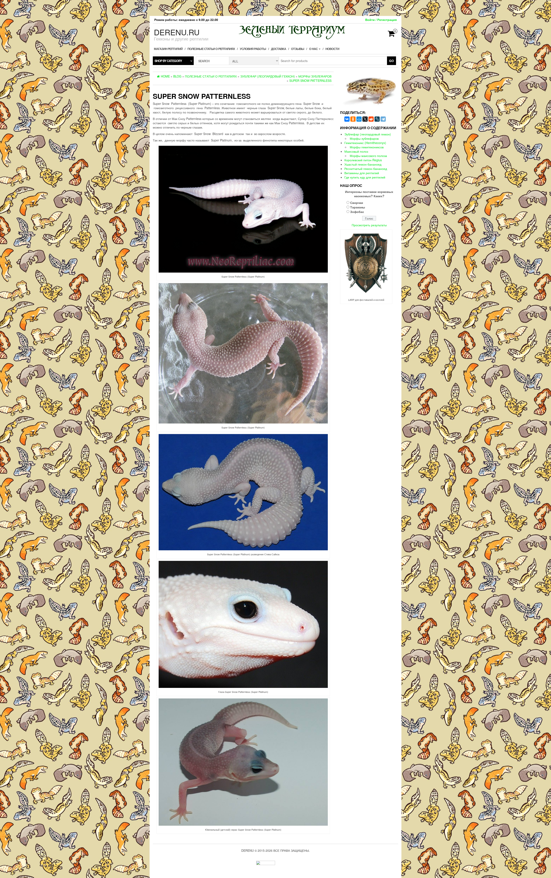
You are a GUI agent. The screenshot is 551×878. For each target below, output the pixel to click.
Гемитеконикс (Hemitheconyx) (365, 143)
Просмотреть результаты (369, 225)
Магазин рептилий (168, 49)
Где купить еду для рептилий (364, 177)
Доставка (278, 49)
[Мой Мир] (359, 119)
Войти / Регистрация (381, 19)
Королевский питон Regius (363, 160)
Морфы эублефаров (364, 138)
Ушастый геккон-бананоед (362, 164)
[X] (365, 119)
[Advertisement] (275, 7)
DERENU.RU (177, 31)
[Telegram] (383, 119)
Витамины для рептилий (361, 173)
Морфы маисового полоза (368, 156)
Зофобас (357, 211)
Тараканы (357, 207)
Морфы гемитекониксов (367, 147)
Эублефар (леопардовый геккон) (367, 134)
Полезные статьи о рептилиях (211, 49)
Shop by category (168, 61)
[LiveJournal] (377, 119)
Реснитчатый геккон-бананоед (365, 168)
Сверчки (356, 202)
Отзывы (297, 49)
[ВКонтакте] (347, 119)
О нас (313, 49)
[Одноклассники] (353, 119)
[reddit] (371, 119)
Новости (332, 49)
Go (391, 61)
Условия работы (253, 49)
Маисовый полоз (356, 151)
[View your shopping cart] (391, 35)
